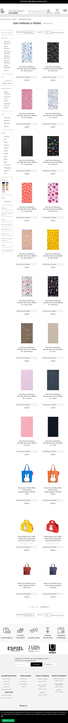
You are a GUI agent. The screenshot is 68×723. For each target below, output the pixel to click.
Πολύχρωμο (7, 168)
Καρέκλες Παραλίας (7, 57)
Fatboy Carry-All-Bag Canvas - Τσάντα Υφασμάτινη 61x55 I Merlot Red (27, 585)
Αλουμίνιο (7, 118)
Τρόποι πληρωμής (7, 695)
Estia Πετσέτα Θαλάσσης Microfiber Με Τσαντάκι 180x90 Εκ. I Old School (53, 303)
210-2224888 (13, 13)
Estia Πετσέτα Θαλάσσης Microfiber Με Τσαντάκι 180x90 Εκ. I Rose (26, 443)
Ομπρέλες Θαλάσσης (7, 42)
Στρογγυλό (7, 201)
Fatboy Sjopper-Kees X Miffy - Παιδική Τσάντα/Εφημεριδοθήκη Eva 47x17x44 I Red (53, 539)
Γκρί (5, 139)
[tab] (7, 37)
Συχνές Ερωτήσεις (7, 689)
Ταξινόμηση (19, 32)
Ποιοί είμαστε (23, 678)
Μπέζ (5, 156)
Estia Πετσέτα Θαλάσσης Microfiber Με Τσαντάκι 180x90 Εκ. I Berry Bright (53, 256)
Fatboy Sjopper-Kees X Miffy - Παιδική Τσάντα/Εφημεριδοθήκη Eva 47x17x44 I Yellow (27, 539)
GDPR (23, 686)
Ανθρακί (6, 136)
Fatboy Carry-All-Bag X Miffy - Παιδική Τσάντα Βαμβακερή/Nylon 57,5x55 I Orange (53, 491)
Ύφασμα (6, 126)
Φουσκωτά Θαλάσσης (7, 52)
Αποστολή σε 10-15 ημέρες (7, 105)
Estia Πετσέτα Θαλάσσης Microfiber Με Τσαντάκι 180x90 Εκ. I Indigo (53, 396)
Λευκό (6, 151)
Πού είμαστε (23, 681)
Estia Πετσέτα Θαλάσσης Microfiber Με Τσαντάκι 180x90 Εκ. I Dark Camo (53, 69)
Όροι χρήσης (23, 684)
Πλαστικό (7, 123)
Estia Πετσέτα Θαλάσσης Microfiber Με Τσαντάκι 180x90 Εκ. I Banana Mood (26, 256)
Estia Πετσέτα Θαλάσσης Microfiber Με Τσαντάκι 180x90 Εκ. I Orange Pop (26, 209)
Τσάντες (6, 70)
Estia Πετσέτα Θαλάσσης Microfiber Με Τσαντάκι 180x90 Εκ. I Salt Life (53, 115)
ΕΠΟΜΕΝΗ (44, 607)
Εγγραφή (36, 664)
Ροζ (5, 173)
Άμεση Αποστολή (7, 93)
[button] (30, 12)
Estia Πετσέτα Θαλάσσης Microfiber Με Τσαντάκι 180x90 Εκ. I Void (53, 443)
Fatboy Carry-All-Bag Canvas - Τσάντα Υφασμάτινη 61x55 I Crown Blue (53, 585)
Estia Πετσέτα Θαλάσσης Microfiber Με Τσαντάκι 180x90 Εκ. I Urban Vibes (26, 303)
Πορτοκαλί (7, 165)
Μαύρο (6, 153)
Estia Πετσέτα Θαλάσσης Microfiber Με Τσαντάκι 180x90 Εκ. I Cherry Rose (26, 115)
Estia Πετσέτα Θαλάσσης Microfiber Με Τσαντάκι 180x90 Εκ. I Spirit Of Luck (26, 69)
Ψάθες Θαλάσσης (7, 66)
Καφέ (5, 142)
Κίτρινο (6, 148)
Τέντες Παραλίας (7, 47)
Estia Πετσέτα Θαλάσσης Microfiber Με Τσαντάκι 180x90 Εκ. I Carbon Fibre (26, 162)
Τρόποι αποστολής (6, 698)
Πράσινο (6, 171)
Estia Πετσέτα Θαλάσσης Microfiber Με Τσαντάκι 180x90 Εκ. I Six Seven (53, 162)
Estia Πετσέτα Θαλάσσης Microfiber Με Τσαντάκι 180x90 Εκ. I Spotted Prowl (26, 349)
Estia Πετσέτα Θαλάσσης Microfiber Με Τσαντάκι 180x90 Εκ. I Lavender (26, 396)
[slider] (4, 81)
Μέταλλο (6, 120)
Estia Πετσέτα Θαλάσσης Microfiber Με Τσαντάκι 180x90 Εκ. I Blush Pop (53, 209)
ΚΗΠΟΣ (14, 19)
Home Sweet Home (6, 19)
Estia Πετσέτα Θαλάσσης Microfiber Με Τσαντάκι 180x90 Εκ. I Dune (53, 349)
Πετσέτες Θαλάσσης (7, 62)
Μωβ (5, 162)
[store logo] (4, 8)
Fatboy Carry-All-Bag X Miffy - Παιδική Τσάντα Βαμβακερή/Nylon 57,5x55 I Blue (27, 491)
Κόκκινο (6, 145)
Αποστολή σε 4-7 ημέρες (7, 99)
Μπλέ (5, 159)
